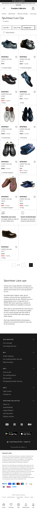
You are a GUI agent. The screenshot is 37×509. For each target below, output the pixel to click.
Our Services (8, 339)
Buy (4, 352)
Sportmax (11, 14)
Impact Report (8, 410)
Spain (31, 497)
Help (5, 388)
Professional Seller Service (12, 381)
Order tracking (8, 356)
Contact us (7, 394)
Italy (18, 498)
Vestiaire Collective (11, 401)
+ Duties (25, 64)
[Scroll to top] (31, 265)
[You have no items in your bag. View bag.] (33, 8)
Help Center (7, 391)
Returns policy (8, 362)
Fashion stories (8, 416)
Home (4, 14)
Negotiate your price (8, 217)
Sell (5, 368)
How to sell (7, 372)
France (4, 497)
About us (6, 404)
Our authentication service (12, 359)
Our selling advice (9, 375)
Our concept (7, 343)
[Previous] (14, 265)
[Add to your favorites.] (16, 57)
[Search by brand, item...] (4, 8)
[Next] (23, 265)
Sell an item (7, 378)
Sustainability (8, 407)
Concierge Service (9, 346)
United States (20, 497)
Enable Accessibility (18, 1)
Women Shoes (22, 14)
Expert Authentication (28, 217)
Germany (26, 497)
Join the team (8, 413)
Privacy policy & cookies (18, 447)
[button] (33, 8)
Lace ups (33, 14)
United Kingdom (11, 497)
